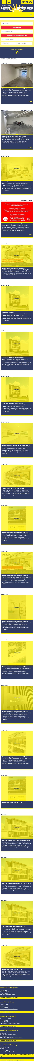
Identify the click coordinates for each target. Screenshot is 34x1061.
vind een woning (17, 49)
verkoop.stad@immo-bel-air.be (8, 1009)
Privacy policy (10, 1060)
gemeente (14, 58)
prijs (8, 58)
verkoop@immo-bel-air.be (7, 994)
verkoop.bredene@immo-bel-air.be (10, 1023)
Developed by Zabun (19, 1060)
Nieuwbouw (17, 27)
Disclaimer (3, 1060)
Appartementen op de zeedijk (17, 35)
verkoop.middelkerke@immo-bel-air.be (11, 1037)
